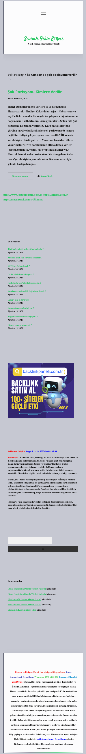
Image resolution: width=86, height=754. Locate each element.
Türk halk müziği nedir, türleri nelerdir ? (26, 249)
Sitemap (38, 199)
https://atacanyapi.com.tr (18, 199)
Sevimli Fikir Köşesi (43, 38)
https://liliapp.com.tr (55, 195)
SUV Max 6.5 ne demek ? (19, 265)
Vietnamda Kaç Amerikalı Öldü (22, 609)
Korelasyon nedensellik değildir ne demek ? (27, 291)
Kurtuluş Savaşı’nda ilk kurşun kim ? (24, 282)
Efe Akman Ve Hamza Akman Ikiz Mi (24, 599)
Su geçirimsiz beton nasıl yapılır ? (23, 316)
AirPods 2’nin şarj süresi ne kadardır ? (25, 257)
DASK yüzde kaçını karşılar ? (21, 274)
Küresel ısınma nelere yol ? (20, 324)
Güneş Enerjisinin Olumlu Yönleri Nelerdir (27, 588)
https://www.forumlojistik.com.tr (22, 195)
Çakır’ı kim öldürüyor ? (18, 299)
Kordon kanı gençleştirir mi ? (21, 308)
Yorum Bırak (46, 176)
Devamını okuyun (22, 177)
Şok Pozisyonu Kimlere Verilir (35, 91)
